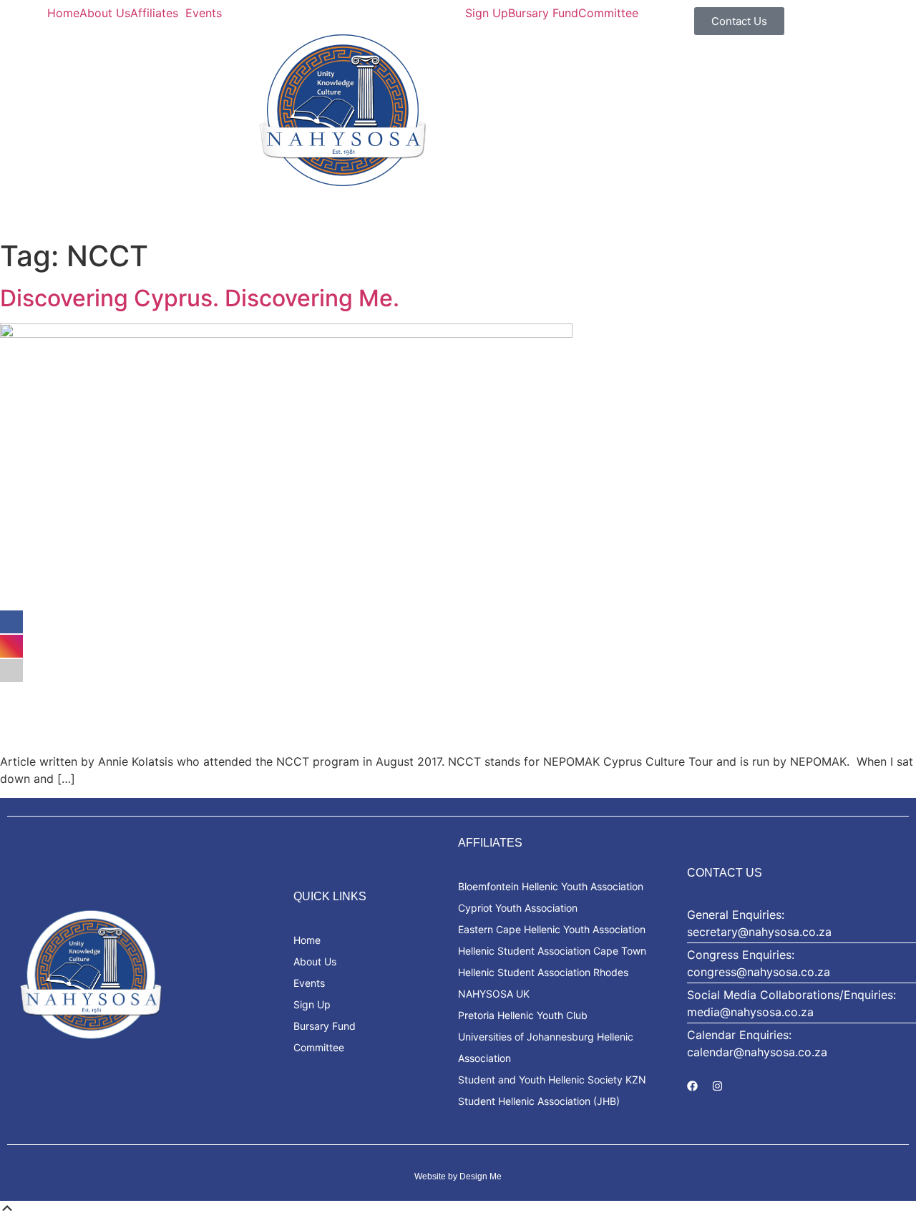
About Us (104, 13)
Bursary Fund (543, 13)
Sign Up (486, 13)
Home (63, 13)
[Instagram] (717, 1085)
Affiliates (154, 13)
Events (203, 13)
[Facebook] (692, 1085)
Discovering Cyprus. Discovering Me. (199, 298)
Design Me (480, 1176)
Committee (608, 13)
